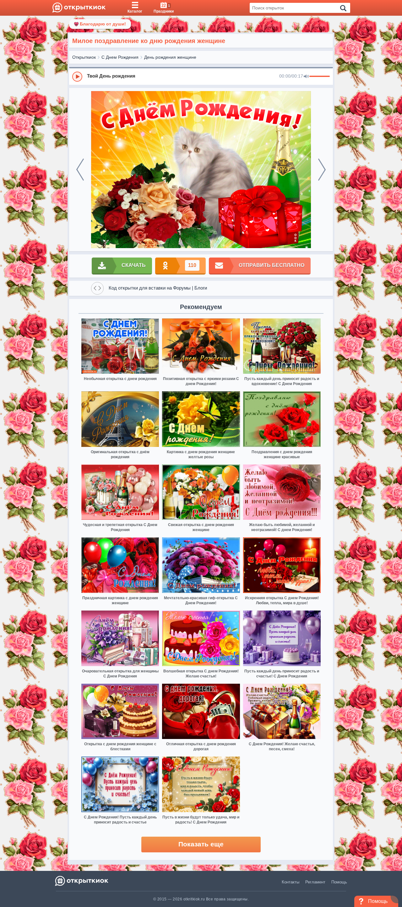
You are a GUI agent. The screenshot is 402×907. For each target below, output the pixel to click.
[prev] (80, 169)
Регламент (315, 882)
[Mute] (306, 76)
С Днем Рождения (120, 57)
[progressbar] (319, 76)
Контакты (290, 882)
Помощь (339, 882)
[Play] (77, 77)
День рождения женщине (170, 57)
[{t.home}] (82, 881)
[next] (321, 169)
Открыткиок (84, 57)
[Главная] (79, 8)
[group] (201, 76)
